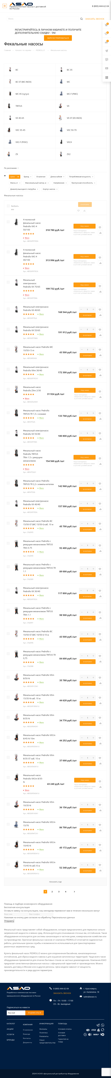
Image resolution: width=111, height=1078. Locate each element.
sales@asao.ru (90, 996)
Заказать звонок (94, 18)
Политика (43, 1032)
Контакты (27, 1038)
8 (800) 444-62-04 (100, 6)
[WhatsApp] (102, 1025)
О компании (28, 1030)
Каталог (11, 1023)
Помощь (62, 1023)
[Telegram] (98, 1025)
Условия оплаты (65, 1029)
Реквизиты (43, 1036)
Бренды (11, 1040)
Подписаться (34, 1013)
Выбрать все (14, 208)
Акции (10, 1029)
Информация (46, 1023)
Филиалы (43, 1029)
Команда (26, 1034)
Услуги (10, 1034)
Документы (27, 1042)
